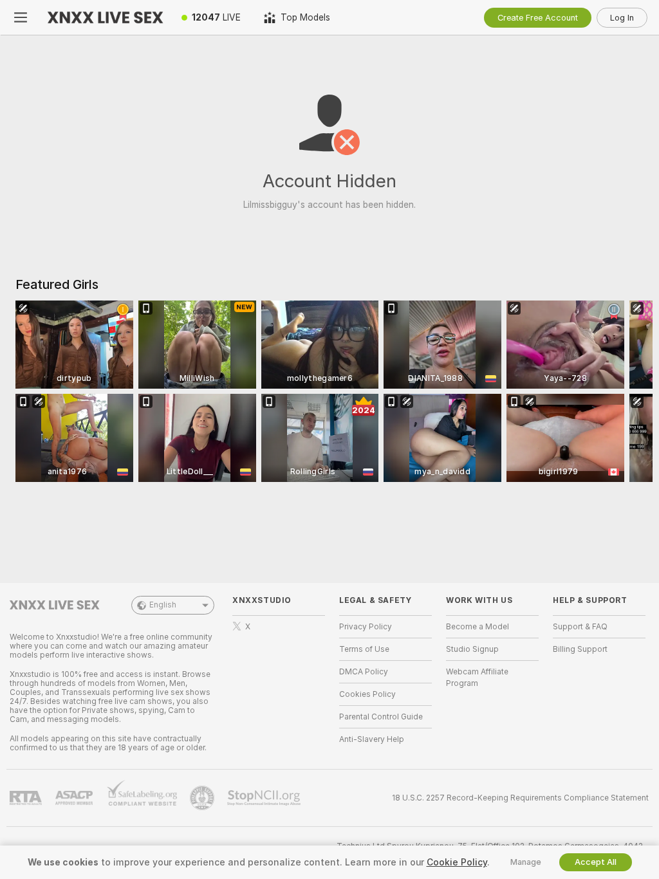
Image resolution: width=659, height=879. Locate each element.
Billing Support (580, 649)
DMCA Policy (363, 671)
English (162, 604)
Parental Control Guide (381, 716)
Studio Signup (472, 649)
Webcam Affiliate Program (477, 677)
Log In (622, 18)
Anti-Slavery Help (371, 739)
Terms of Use (364, 649)
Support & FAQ (580, 626)
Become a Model (477, 626)
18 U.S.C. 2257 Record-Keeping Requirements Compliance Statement (520, 797)
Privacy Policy (365, 626)
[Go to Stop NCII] (265, 798)
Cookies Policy (367, 694)
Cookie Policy (457, 862)
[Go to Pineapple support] (203, 798)
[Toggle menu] (20, 17)
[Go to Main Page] (105, 17)
